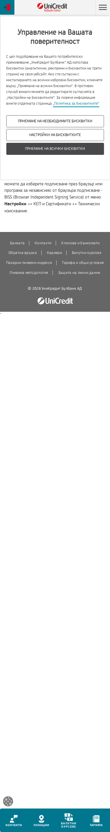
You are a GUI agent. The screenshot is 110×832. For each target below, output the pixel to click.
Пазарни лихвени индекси (29, 262)
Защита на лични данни (79, 272)
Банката (17, 243)
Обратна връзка (23, 252)
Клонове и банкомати (80, 243)
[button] (102, 7)
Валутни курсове (86, 252)
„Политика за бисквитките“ (76, 103)
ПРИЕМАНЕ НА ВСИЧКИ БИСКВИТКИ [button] (55, 148)
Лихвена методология (28, 272)
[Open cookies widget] (8, 802)
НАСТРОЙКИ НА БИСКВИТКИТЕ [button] (55, 135)
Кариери (54, 252)
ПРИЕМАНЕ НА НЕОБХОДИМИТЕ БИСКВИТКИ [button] (55, 121)
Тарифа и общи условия (83, 262)
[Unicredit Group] (55, 301)
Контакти (43, 243)
